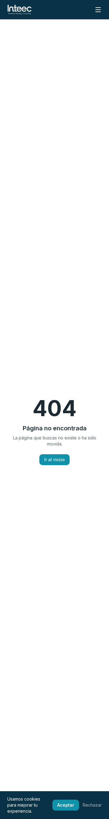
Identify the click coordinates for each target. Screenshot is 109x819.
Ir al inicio (54, 459)
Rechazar (92, 805)
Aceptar (65, 805)
